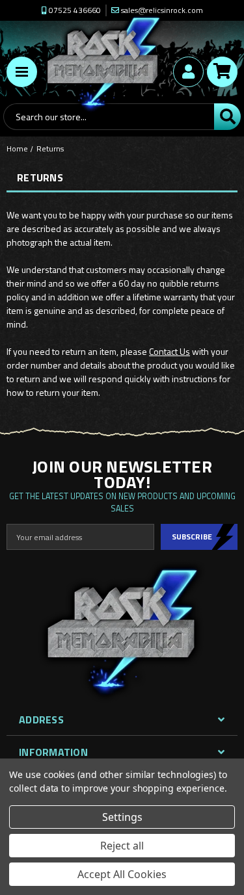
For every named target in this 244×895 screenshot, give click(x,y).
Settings (122, 817)
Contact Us (169, 351)
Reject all (122, 845)
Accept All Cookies (122, 874)
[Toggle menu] (22, 72)
